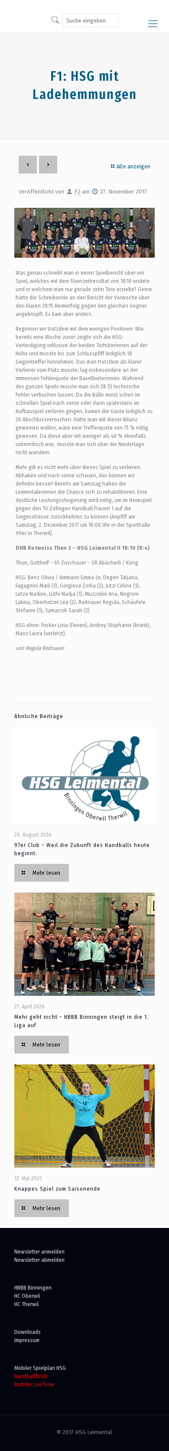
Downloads (27, 1332)
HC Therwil (26, 1304)
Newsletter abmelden (39, 1260)
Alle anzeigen (133, 166)
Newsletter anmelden (39, 1251)
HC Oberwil (27, 1296)
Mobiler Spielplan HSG (40, 1368)
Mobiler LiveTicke (34, 1384)
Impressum (26, 1340)
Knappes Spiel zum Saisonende (57, 1188)
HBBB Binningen (33, 1287)
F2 (78, 191)
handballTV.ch (30, 1376)
